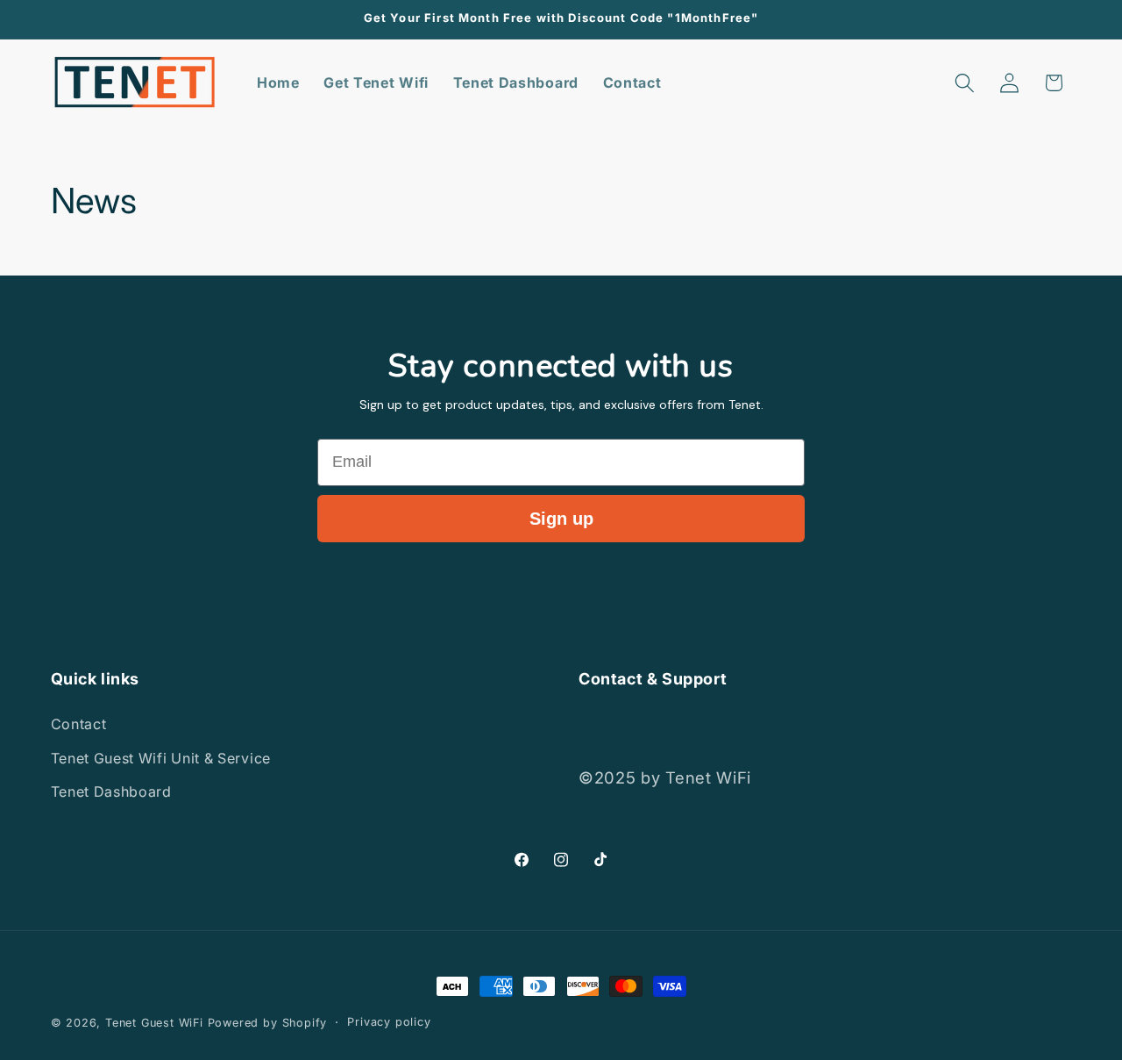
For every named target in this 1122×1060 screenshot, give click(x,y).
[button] (964, 83)
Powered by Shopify (268, 1022)
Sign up (561, 518)
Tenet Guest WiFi (154, 1022)
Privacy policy (388, 1021)
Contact (79, 724)
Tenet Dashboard (111, 791)
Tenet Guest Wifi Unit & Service (161, 758)
